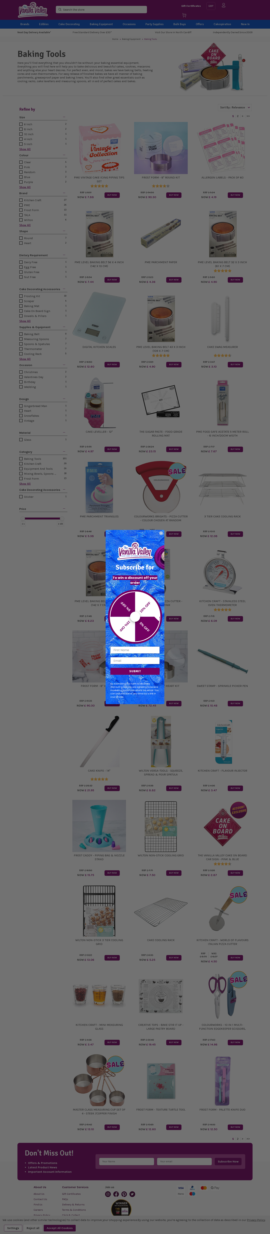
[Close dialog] (161, 533)
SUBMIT (135, 671)
